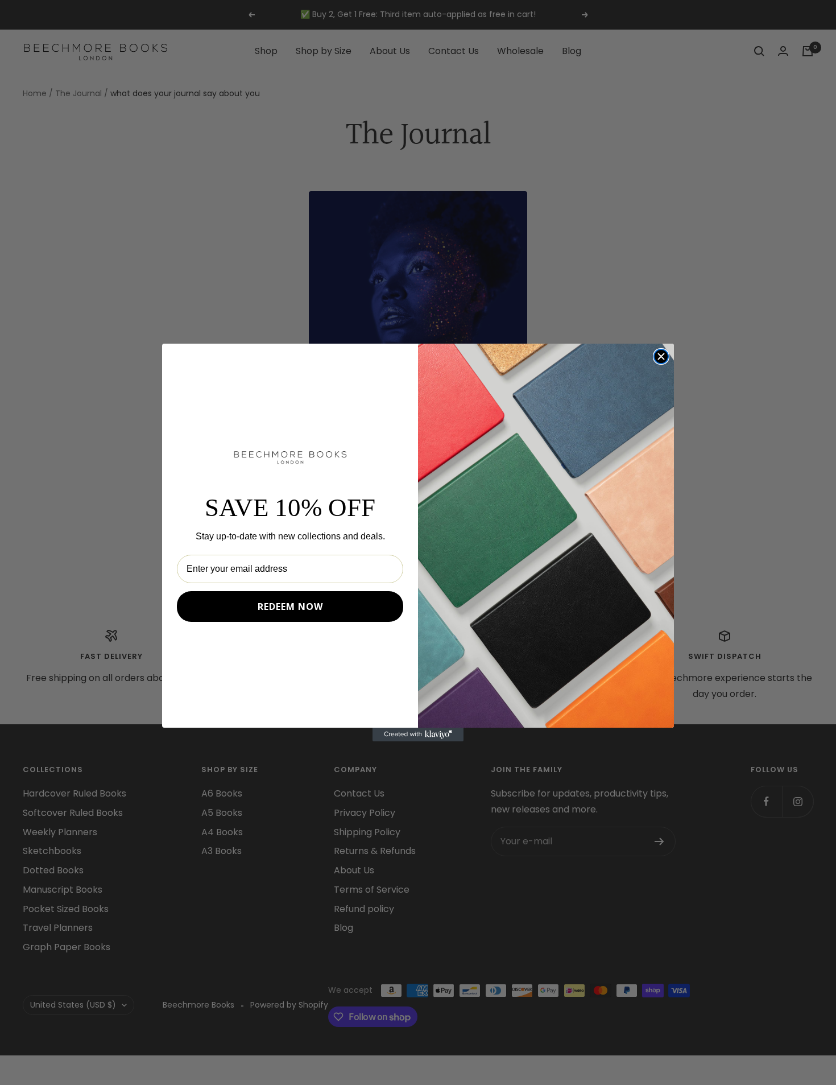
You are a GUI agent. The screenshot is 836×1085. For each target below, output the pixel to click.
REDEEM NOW (290, 606)
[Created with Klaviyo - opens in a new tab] (418, 734)
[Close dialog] (661, 356)
